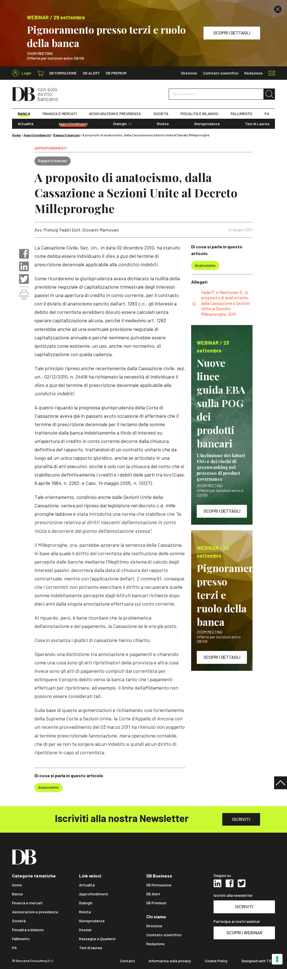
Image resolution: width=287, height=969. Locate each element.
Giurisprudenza (207, 124)
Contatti (127, 961)
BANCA (24, 113)
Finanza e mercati (27, 903)
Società (19, 921)
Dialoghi (120, 124)
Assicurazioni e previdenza (35, 912)
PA (267, 113)
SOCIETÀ (160, 113)
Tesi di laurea (90, 947)
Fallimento (21, 939)
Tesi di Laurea (257, 124)
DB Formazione (63, 73)
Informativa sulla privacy (170, 961)
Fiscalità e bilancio (28, 930)
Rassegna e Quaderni (97, 939)
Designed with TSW (258, 961)
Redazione (253, 73)
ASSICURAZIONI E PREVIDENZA (115, 113)
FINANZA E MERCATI (60, 113)
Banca (17, 894)
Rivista (163, 124)
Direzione (189, 73)
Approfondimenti (73, 124)
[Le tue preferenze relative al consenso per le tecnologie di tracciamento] (277, 959)
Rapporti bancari (66, 135)
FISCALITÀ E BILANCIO (199, 113)
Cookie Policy (216, 961)
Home (16, 135)
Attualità (25, 124)
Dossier (85, 930)
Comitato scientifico (221, 73)
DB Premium (116, 73)
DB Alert (91, 73)
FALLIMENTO (241, 113)
